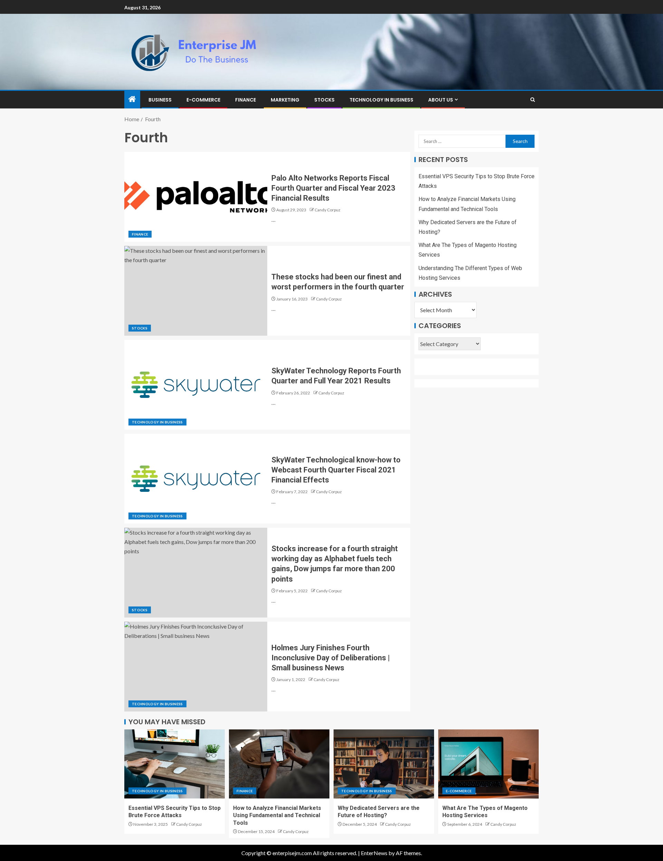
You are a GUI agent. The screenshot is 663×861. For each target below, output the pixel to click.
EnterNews (374, 853)
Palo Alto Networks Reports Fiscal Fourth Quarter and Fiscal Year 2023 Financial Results (333, 188)
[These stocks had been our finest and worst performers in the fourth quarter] (195, 291)
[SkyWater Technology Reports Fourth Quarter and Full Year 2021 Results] (195, 385)
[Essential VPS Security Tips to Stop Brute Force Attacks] (174, 763)
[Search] (532, 99)
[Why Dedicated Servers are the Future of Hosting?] (384, 763)
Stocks (324, 99)
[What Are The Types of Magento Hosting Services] (488, 763)
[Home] (132, 99)
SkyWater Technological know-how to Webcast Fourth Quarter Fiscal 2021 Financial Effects (336, 470)
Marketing (285, 99)
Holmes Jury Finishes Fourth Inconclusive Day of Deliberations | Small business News (330, 657)
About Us (440, 99)
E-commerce (203, 99)
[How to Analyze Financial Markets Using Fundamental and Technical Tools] (279, 763)
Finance (245, 99)
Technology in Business (381, 99)
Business (160, 99)
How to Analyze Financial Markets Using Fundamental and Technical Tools (277, 815)
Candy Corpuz (327, 209)
